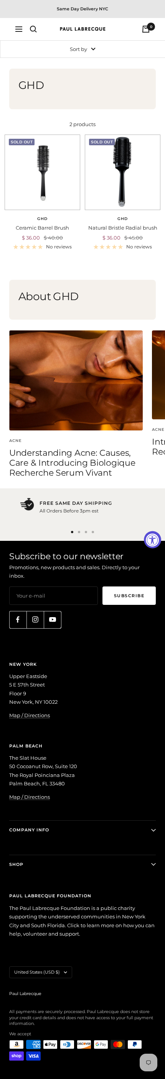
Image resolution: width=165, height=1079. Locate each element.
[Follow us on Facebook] (17, 619)
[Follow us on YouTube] (52, 619)
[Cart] (146, 29)
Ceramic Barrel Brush (42, 228)
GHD (42, 218)
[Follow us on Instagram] (35, 619)
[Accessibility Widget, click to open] (152, 539)
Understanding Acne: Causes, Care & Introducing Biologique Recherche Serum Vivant (72, 463)
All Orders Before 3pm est (69, 511)
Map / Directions (29, 715)
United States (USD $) (37, 972)
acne (15, 440)
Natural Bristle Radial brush (122, 228)
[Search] (33, 29)
